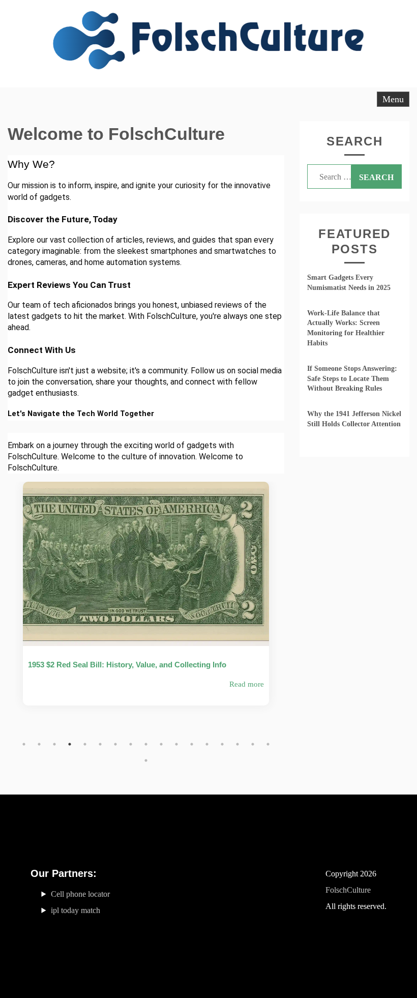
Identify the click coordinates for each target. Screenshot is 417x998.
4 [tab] (70, 744)
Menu (393, 99)
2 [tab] (39, 744)
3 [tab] (54, 744)
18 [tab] (146, 760)
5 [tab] (85, 744)
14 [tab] (222, 744)
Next (284, 617)
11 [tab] (176, 744)
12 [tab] (192, 744)
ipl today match (75, 910)
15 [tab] (237, 744)
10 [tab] (161, 744)
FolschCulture (348, 890)
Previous (8, 617)
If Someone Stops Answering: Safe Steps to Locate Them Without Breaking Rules (352, 379)
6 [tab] (100, 744)
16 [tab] (253, 744)
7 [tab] (115, 744)
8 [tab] (131, 744)
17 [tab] (268, 744)
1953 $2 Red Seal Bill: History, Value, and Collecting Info (127, 664)
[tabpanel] (146, 601)
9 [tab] (146, 744)
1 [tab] (24, 744)
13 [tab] (207, 744)
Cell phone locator (80, 894)
